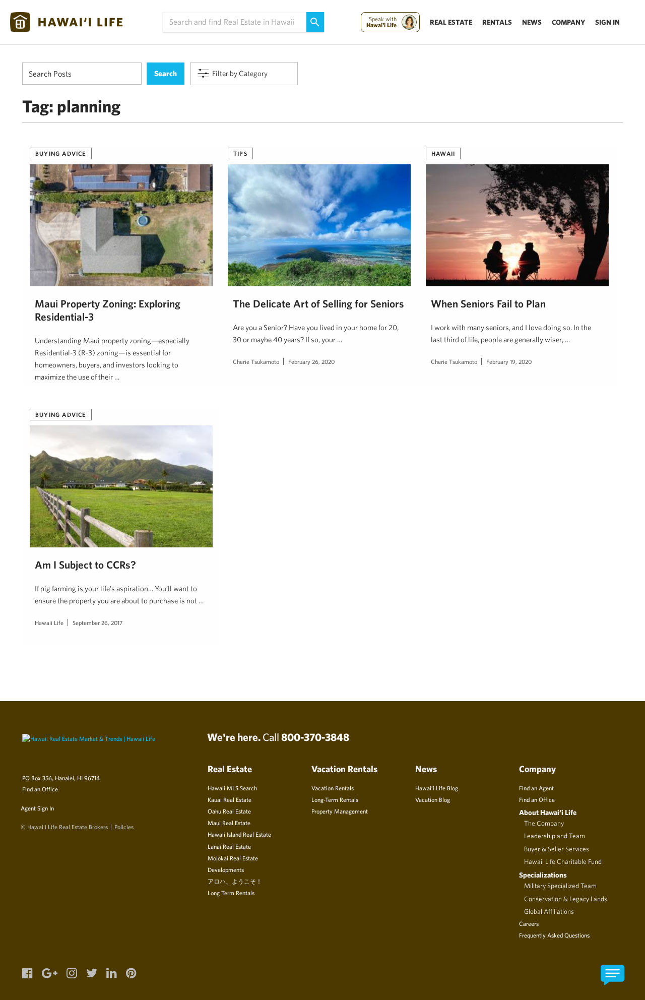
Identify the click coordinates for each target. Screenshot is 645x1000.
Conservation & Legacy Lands (565, 899)
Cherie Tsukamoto (256, 361)
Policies (124, 826)
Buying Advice (60, 153)
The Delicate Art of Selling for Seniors (318, 303)
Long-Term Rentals (334, 799)
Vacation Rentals (332, 787)
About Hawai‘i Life (547, 812)
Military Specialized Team (560, 886)
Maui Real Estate (229, 822)
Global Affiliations (549, 911)
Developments (226, 869)
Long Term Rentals (231, 892)
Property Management (339, 811)
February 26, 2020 (311, 361)
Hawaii (443, 153)
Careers (529, 923)
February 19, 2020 (509, 361)
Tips (240, 153)
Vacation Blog (432, 799)
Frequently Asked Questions (554, 935)
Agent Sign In (37, 807)
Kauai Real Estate (229, 799)
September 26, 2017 (97, 622)
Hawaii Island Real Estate (239, 834)
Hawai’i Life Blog (436, 787)
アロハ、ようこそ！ (235, 881)
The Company (544, 823)
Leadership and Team (554, 836)
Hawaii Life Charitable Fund (563, 861)
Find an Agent (536, 787)
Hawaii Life (49, 622)
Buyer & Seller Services (556, 849)
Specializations (543, 874)
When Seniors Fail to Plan (488, 303)
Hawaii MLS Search (232, 787)
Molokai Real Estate (233, 857)
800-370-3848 (315, 737)
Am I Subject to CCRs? (85, 564)
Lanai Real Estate (229, 846)
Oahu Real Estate (229, 811)
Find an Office (40, 788)
